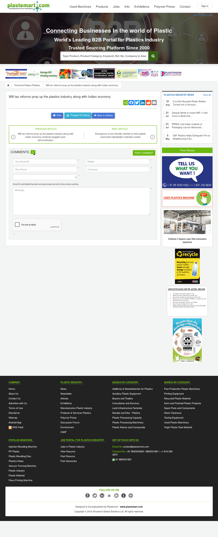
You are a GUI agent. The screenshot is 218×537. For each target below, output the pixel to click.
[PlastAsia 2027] (16, 74)
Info (127, 6)
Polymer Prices (164, 6)
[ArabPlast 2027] (82, 74)
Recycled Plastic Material (177, 398)
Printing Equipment (174, 393)
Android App (15, 422)
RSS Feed (17, 427)
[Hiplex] (104, 73)
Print (58, 115)
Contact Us (14, 398)
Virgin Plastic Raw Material (178, 427)
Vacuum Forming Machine (22, 465)
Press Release (187, 150)
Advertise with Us (18, 403)
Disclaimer (14, 412)
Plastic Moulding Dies (20, 456)
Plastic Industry (17, 470)
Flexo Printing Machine (20, 480)
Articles (64, 398)
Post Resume (67, 456)
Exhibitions (141, 6)
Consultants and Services (125, 403)
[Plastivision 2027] (171, 74)
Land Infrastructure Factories (127, 408)
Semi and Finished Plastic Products (182, 403)
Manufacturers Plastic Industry (76, 408)
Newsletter (66, 393)
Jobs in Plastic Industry (72, 446)
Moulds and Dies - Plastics (126, 412)
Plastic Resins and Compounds (128, 427)
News (63, 388)
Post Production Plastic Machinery (182, 388)
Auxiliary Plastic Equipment (126, 393)
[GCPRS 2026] (126, 74)
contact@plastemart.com (135, 446)
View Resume (67, 451)
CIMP (63, 432)
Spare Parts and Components (179, 408)
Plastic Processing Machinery (127, 422)
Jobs (116, 6)
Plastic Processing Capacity (127, 417)
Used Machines (80, 6)
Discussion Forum (70, 422)
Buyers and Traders (122, 398)
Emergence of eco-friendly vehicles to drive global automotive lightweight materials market (120, 135)
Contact (185, 6)
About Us (13, 393)
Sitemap (13, 417)
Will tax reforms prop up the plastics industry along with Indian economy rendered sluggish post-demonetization (45, 137)
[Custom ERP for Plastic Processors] (49, 74)
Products (102, 6)
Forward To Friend (79, 115)
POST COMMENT (144, 152)
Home (12, 388)
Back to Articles (104, 115)
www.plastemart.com (131, 506)
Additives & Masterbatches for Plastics (132, 388)
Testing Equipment (173, 417)
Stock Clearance (172, 412)
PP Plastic (14, 451)
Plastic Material (17, 475)
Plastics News (16, 461)
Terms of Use (16, 408)
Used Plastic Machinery (176, 422)
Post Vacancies (68, 461)
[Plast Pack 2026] (148, 74)
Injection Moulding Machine (23, 446)
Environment (67, 427)
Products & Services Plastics (75, 412)
